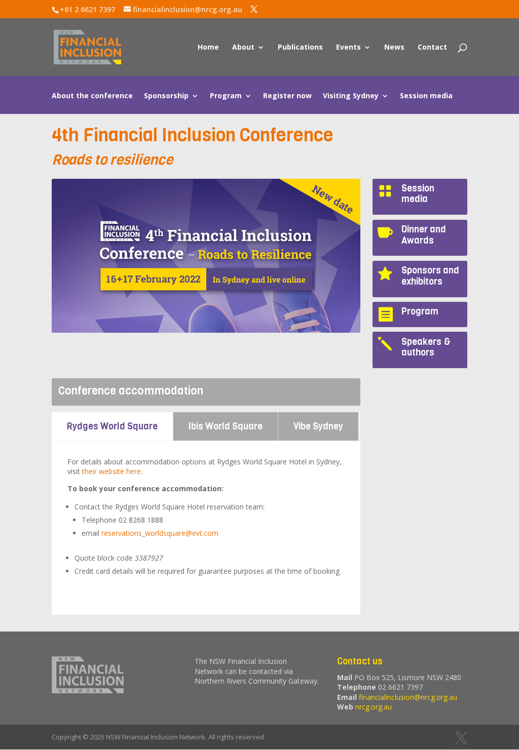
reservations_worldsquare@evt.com (159, 533)
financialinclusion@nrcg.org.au (408, 697)
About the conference (92, 96)
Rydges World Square (112, 426)
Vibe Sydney (318, 426)
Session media (426, 96)
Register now (287, 96)
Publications (300, 48)
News (394, 48)
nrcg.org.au (373, 707)
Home (208, 48)
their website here (111, 471)
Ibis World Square (226, 426)
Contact (432, 48)
